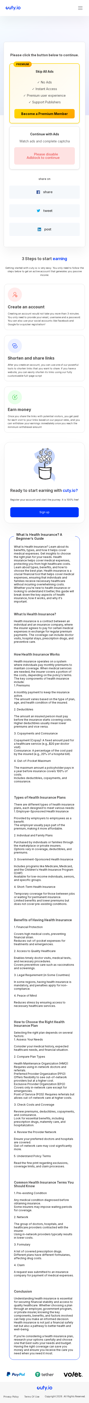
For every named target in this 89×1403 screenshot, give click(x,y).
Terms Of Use (31, 1396)
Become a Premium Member (44, 114)
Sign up (44, 512)
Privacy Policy (11, 1396)
